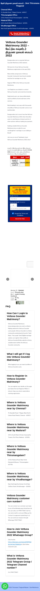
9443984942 (21, 33)
